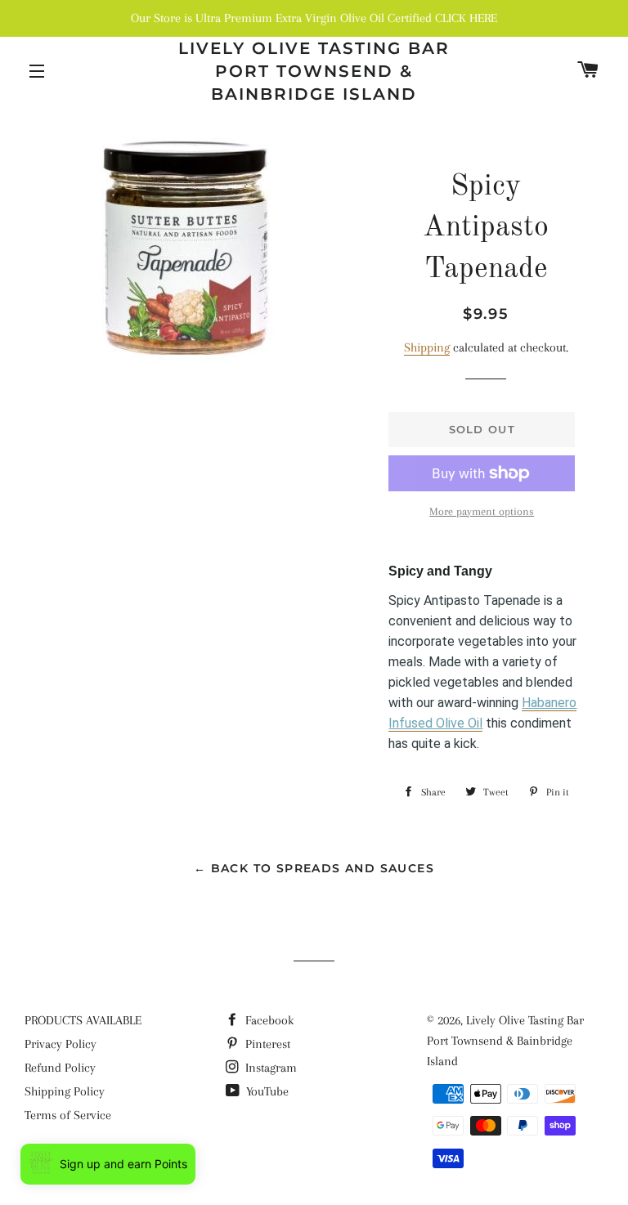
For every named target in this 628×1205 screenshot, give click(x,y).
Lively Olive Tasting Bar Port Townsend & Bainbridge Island (314, 71)
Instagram (269, 1067)
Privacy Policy (60, 1044)
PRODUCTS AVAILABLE (83, 1020)
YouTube (266, 1091)
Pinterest (266, 1044)
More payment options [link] (481, 511)
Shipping (427, 347)
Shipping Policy (65, 1091)
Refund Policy (60, 1067)
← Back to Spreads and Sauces (314, 868)
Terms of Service (68, 1115)
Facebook (268, 1020)
